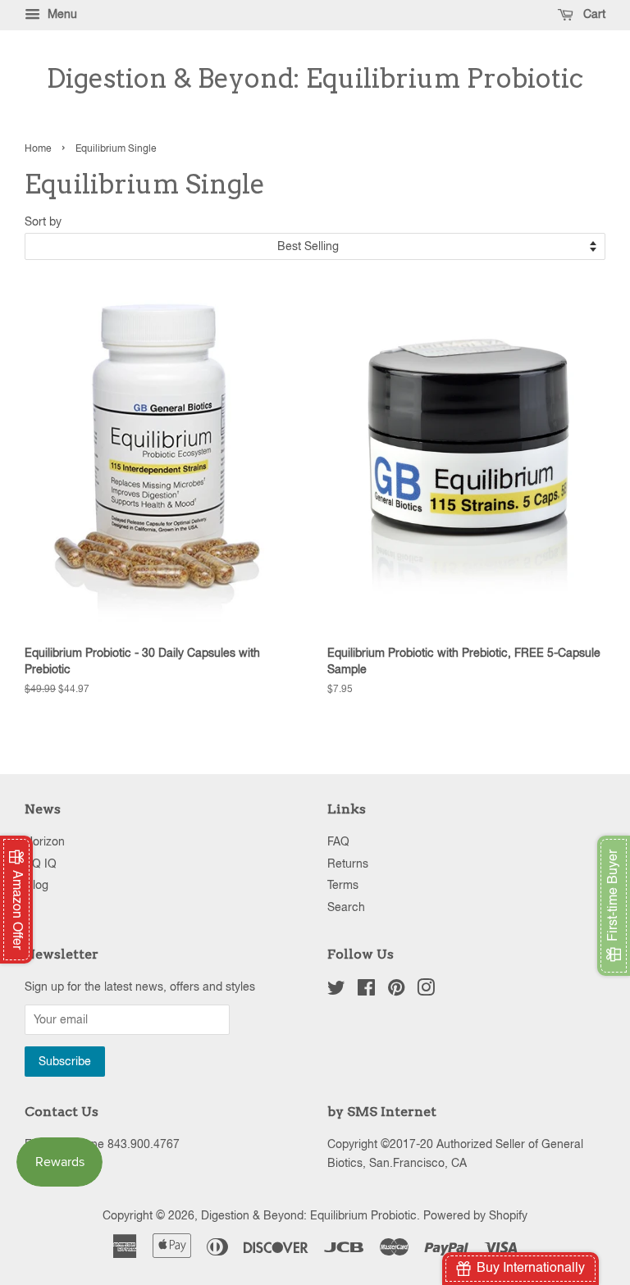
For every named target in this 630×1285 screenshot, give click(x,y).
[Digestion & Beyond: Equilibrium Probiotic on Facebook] (366, 990)
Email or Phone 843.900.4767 (102, 1144)
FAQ (338, 841)
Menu (60, 14)
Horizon (45, 841)
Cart (592, 14)
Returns (347, 863)
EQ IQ (41, 863)
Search (346, 907)
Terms (342, 884)
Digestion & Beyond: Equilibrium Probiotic (315, 78)
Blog (36, 884)
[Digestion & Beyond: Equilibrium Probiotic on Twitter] (336, 990)
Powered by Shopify (475, 1215)
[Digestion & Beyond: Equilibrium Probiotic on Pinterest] (396, 990)
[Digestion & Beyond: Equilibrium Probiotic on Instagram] (426, 990)
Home (38, 148)
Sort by (43, 221)
